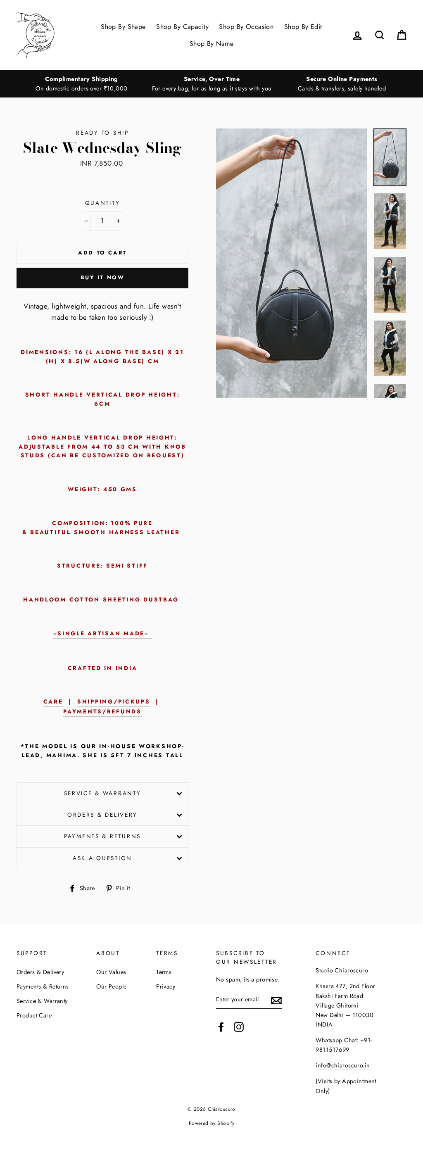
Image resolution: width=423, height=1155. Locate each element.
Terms (163, 972)
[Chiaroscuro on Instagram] (239, 1027)
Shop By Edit (303, 26)
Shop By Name (211, 43)
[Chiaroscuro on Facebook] (221, 1027)
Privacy (165, 986)
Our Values (111, 972)
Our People (111, 986)
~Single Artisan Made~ (102, 633)
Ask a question (102, 858)
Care (53, 701)
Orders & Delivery (102, 814)
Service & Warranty (102, 793)
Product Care (34, 1015)
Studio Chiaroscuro (342, 970)
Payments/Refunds (102, 711)
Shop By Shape (123, 26)
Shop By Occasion (246, 26)
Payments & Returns (102, 836)
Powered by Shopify (212, 1122)
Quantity (102, 203)
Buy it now (103, 277)
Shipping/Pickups (113, 701)
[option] (82, 83)
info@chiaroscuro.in (343, 1065)
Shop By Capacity (182, 26)
